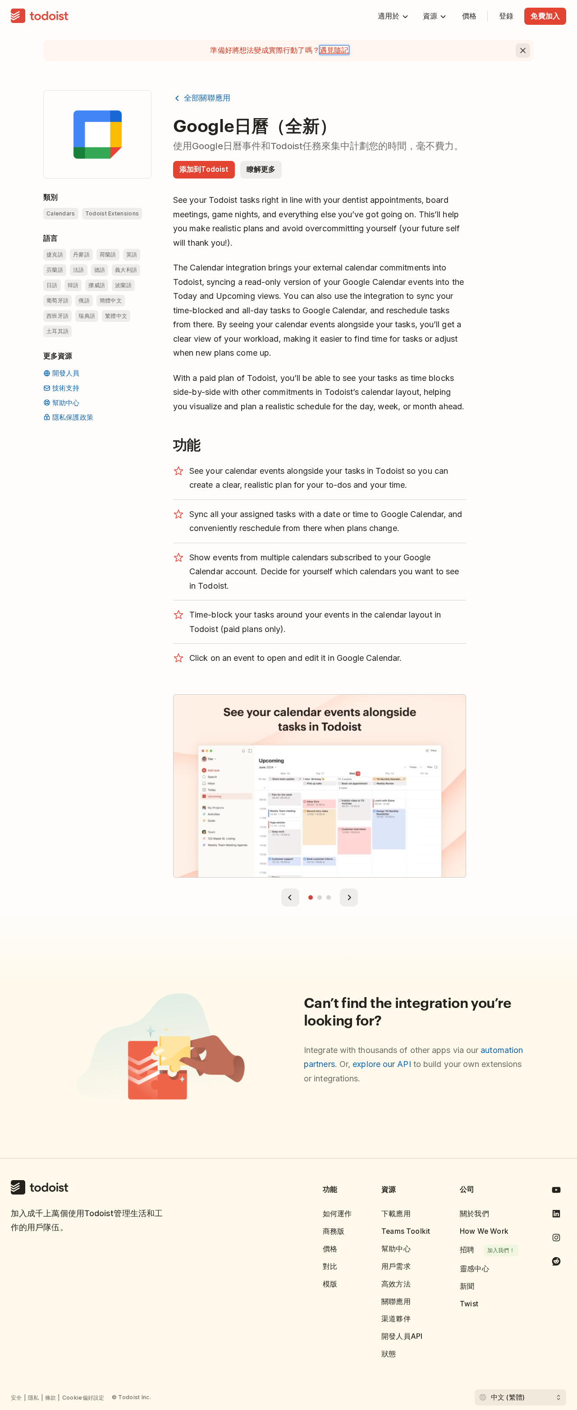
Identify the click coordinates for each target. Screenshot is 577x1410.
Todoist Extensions (112, 213)
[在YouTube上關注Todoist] (556, 1191)
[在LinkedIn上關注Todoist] (556, 1215)
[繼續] (349, 897)
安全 (16, 1397)
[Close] (523, 50)
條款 (50, 1397)
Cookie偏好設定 (83, 1397)
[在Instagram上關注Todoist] (556, 1239)
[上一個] (290, 897)
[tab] (311, 897)
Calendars (60, 213)
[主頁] (40, 16)
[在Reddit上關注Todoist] (556, 1262)
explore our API (382, 1064)
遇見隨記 (334, 50)
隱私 (33, 1397)
